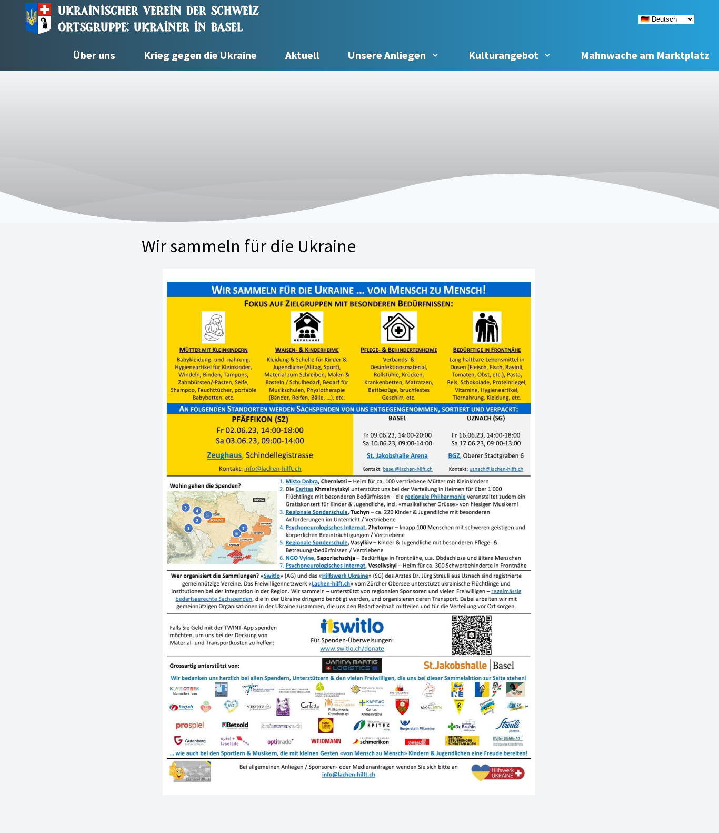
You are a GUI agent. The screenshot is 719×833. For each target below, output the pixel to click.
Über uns (94, 55)
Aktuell (302, 55)
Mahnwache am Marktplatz (645, 55)
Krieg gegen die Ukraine (200, 55)
